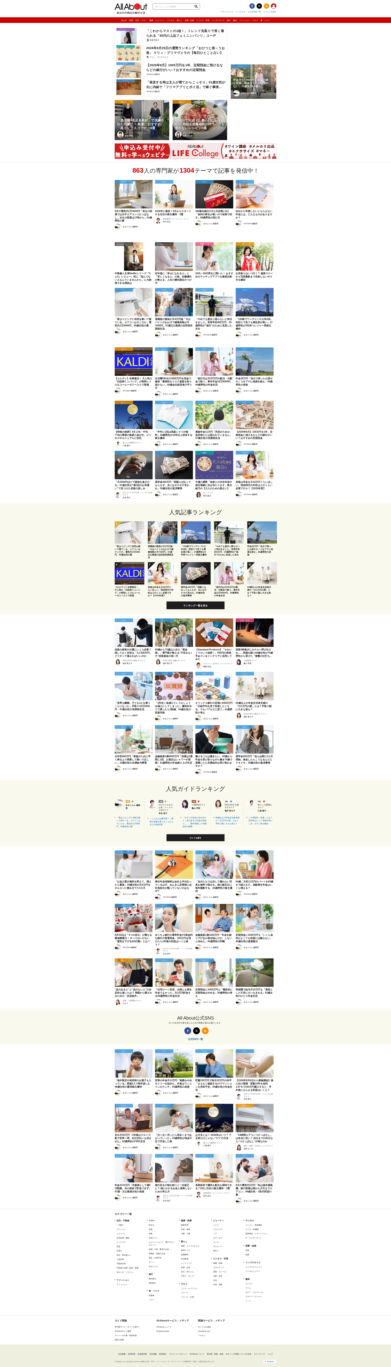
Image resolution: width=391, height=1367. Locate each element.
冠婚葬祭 (184, 1255)
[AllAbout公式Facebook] (252, 6)
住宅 (137, 20)
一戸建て (120, 1225)
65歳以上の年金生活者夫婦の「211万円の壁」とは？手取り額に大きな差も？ (227, 820)
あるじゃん (153, 1266)
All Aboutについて (197, 1354)
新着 (131, 20)
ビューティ (160, 20)
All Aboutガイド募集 (123, 1331)
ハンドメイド (186, 1263)
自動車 (151, 1295)
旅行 (229, 20)
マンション (121, 1229)
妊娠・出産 (185, 1267)
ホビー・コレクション (254, 1292)
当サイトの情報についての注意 (238, 1354)
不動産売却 (121, 1264)
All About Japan (162, 1331)
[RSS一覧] (266, 6)
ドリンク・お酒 (187, 1297)
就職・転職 (217, 1263)
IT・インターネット (253, 1238)
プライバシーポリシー (178, 1354)
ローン (151, 1262)
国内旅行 (152, 1283)
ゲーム (248, 1288)
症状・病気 (185, 1229)
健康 (151, 20)
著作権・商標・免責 (215, 1354)
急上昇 (124, 20)
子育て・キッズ (187, 1276)
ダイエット (217, 1246)
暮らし (179, 20)
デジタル (170, 20)
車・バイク (265, 20)
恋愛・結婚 (189, 20)
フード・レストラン (189, 1288)
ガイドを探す (270, 12)
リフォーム (121, 1234)
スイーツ (184, 1293)
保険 (150, 1234)
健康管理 (184, 1225)
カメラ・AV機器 (252, 1229)
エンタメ (249, 1284)
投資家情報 (142, 1354)
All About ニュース (164, 1327)
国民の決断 (119, 1340)
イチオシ (201, 1335)
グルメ (255, 20)
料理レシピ (185, 1250)
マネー (144, 20)
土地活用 (120, 1259)
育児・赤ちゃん (187, 1272)
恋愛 (247, 1250)
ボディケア (217, 1238)
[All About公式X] (259, 6)
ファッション (244, 20)
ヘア (215, 1234)
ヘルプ (270, 1354)
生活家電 (184, 1259)
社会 (215, 1280)
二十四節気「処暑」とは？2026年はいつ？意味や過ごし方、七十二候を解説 (260, 820)
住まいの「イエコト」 (126, 1272)
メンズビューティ (252, 1271)
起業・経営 (217, 1276)
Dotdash (270, 1362)
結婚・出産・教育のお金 (159, 1249)
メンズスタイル (218, 20)
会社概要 (122, 1354)
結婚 (247, 1255)
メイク (216, 1225)
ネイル (216, 1242)
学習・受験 (217, 1285)
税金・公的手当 (155, 1258)
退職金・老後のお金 (157, 1253)
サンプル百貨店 (204, 1327)
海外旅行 (152, 1279)
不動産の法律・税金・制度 (128, 1268)
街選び (119, 1251)
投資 (150, 1229)
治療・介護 (185, 1234)
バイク (151, 1300)
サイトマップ (228, 12)
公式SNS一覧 (255, 12)
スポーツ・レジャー (253, 1296)
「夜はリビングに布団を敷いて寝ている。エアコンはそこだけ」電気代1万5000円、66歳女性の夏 (128, 822)
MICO (215, 1251)
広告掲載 (153, 1354)
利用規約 (162, 1354)
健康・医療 (186, 1220)
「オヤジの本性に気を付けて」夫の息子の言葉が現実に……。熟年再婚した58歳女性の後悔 (194, 822)
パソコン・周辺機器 (253, 1225)
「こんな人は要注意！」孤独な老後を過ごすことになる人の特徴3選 (161, 821)
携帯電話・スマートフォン (256, 1234)
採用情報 (131, 1354)
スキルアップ (218, 1267)
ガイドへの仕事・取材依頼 (126, 1335)
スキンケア (217, 1229)
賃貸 (118, 1246)
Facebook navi (204, 1331)
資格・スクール (219, 1272)
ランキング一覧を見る (195, 605)
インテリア (121, 1242)
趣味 (235, 20)
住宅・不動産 (123, 1220)
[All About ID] (273, 6)
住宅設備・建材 (123, 1238)
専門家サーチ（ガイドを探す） (127, 1327)
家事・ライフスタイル (190, 1246)
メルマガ (241, 12)
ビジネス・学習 (202, 20)
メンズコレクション (253, 1267)
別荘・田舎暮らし (124, 1255)
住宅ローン (153, 1238)
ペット (248, 1301)
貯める (151, 1225)
